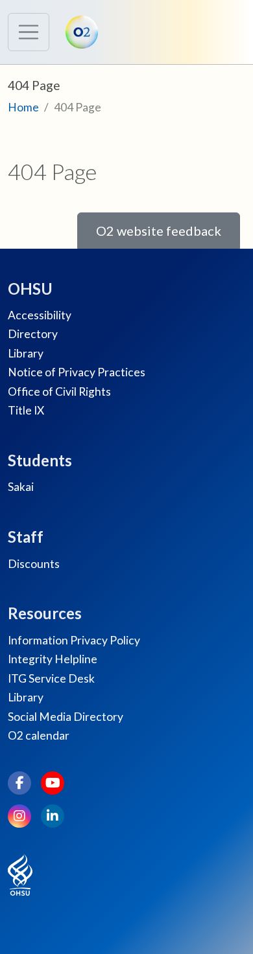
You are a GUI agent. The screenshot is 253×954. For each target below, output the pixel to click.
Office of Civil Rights (59, 391)
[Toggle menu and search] (28, 32)
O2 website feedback (158, 230)
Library (25, 353)
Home (23, 107)
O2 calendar (38, 735)
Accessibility (39, 315)
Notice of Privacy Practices (76, 372)
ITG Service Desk (51, 678)
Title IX (26, 410)
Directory (33, 334)
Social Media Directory (65, 716)
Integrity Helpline (52, 659)
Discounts (34, 564)
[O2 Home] (85, 32)
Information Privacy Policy (74, 640)
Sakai (21, 487)
